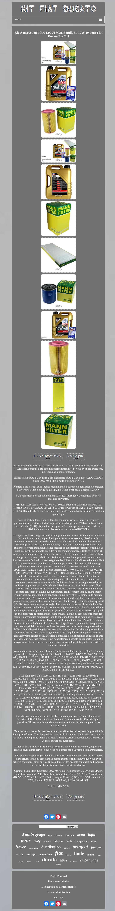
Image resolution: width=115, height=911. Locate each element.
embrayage (89, 860)
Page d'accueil (58, 875)
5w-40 (99, 855)
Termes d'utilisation (58, 892)
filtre (63, 860)
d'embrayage (33, 834)
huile (79, 853)
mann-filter (45, 854)
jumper (96, 847)
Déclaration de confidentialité (58, 886)
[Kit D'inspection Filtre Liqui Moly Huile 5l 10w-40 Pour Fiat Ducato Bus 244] (58, 52)
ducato (49, 859)
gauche (90, 854)
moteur (73, 861)
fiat (59, 853)
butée (69, 841)
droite (29, 862)
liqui (91, 835)
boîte (50, 836)
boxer (21, 846)
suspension (33, 848)
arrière (36, 861)
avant (81, 835)
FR (61, 897)
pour (26, 840)
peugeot (80, 846)
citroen (58, 841)
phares (68, 855)
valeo (58, 864)
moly (37, 841)
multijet (31, 854)
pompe (47, 841)
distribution (51, 847)
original (21, 862)
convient (69, 836)
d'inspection (81, 841)
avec (93, 841)
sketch (67, 848)
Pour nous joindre (58, 881)
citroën (20, 854)
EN (56, 897)
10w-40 (58, 835)
